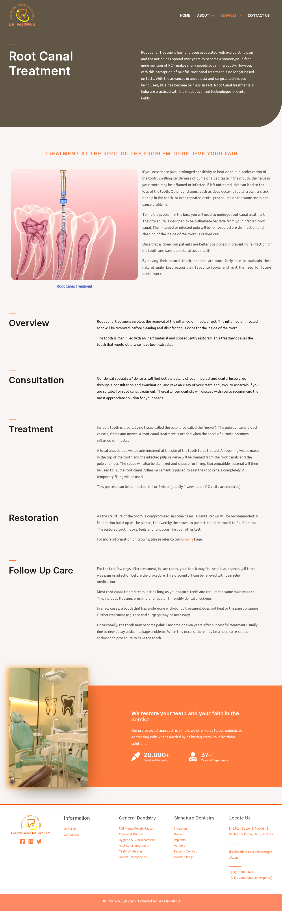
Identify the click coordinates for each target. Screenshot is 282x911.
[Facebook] (22, 841)
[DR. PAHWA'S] (22, 12)
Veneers (180, 845)
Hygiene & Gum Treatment (137, 840)
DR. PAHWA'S (22, 24)
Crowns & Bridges (131, 834)
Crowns (186, 539)
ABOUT (203, 15)
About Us (70, 829)
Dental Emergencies (133, 857)
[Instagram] (30, 841)
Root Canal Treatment (134, 845)
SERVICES (228, 15)
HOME (185, 15)
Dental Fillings (184, 857)
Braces (179, 834)
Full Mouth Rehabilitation (136, 828)
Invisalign (180, 828)
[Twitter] (39, 841)
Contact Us (71, 834)
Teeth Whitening (130, 851)
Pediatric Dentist (185, 851)
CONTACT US (259, 15)
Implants (180, 840)
